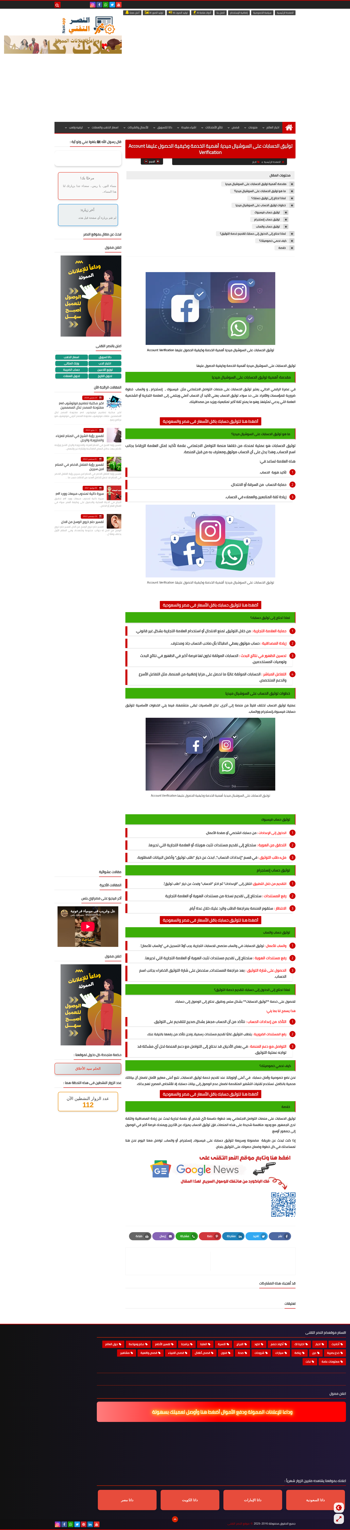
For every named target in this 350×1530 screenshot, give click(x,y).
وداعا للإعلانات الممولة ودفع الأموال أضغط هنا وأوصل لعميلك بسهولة (220, 1412)
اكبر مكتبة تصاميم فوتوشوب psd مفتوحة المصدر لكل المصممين (81, 405)
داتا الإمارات (252, 1500)
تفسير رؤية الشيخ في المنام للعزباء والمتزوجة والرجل (80, 438)
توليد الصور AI (156, 12)
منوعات (252, 127)
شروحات (259, 1352)
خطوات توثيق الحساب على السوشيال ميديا (261, 205)
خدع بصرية (333, 1352)
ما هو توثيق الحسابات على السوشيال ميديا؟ (260, 191)
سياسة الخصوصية (262, 12)
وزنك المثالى (71, 363)
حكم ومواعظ (136, 1344)
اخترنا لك (299, 1344)
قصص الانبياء (176, 1352)
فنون (224, 1352)
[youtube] (119, 5)
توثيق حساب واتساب (268, 226)
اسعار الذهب (71, 357)
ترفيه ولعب (76, 127)
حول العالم (111, 1344)
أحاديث (335, 1344)
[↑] (175, 1519)
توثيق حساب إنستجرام (267, 219)
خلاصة (282, 247)
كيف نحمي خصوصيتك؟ (272, 240)
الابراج (240, 1344)
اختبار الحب (105, 363)
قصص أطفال (202, 1352)
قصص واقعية (149, 1352)
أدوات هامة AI (203, 12)
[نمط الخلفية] (339, 1519)
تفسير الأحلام (162, 1344)
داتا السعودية (315, 1500)
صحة (241, 1352)
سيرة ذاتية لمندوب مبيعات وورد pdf (80, 493)
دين (314, 1352)
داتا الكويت (190, 1500)
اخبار (254, 162)
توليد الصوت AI (180, 12)
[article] (170, 1261)
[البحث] (57, 5)
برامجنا (185, 1344)
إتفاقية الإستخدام (239, 12)
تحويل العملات (71, 376)
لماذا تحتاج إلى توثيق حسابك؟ (268, 198)
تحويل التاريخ (105, 376)
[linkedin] (90, 1524)
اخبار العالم (273, 127)
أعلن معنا (134, 12)
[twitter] (112, 5)
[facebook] (99, 5)
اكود (257, 1344)
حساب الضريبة (71, 369)
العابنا (203, 1344)
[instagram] (93, 5)
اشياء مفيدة (188, 127)
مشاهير (125, 1352)
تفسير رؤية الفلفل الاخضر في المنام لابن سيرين (79, 466)
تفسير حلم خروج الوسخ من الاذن (82, 522)
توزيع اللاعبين (105, 369)
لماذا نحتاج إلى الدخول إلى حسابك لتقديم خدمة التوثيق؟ (253, 233)
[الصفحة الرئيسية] (289, 127)
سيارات (279, 1352)
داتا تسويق (105, 357)
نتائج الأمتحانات (214, 127)
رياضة (298, 1352)
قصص (235, 127)
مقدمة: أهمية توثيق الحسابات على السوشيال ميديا (255, 184)
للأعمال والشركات (138, 127)
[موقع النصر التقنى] (88, 25)
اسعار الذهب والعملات (105, 127)
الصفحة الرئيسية (285, 12)
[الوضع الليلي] (339, 1508)
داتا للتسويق (164, 127)
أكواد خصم (277, 1344)
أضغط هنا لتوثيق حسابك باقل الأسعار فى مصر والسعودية (210, 421)
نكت (308, 1361)
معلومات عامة (330, 1361)
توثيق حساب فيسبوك (267, 212)
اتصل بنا (221, 12)
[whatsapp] (106, 5)
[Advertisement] (175, 91)
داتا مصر (127, 1500)
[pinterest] (83, 1524)
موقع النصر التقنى (238, 1523)
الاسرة (222, 1344)
